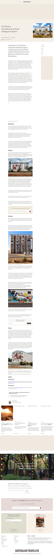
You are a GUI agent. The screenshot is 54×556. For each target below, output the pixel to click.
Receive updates (13, 529)
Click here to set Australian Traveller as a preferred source (18, 395)
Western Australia (22, 61)
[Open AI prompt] (35, 2)
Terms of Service (34, 553)
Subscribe (28, 323)
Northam (42, 50)
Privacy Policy (39, 553)
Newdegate (42, 46)
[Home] (27, 1)
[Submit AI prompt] (30, 211)
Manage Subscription (4, 546)
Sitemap (30, 553)
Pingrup (42, 48)
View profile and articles (16, 402)
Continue (27, 490)
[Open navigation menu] (19, 2)
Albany (42, 52)
